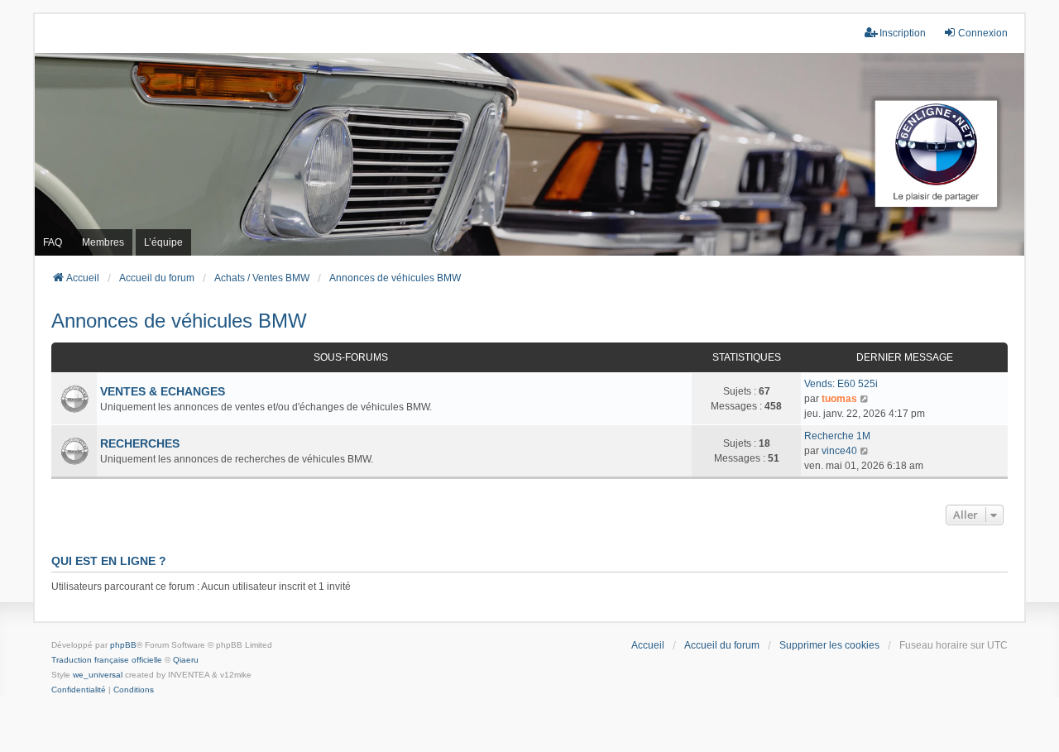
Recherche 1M (837, 436)
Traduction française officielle (106, 659)
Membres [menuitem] (103, 242)
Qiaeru (186, 659)
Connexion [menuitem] (983, 33)
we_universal (97, 674)
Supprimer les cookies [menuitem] (829, 645)
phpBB (123, 644)
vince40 (839, 451)
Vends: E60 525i (841, 384)
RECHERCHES (140, 443)
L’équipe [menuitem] (163, 242)
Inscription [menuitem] (902, 33)
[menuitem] (78, 690)
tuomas (839, 399)
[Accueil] (529, 154)
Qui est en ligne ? (108, 561)
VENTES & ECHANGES (162, 391)
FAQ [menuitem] (52, 242)
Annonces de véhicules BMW (179, 320)
